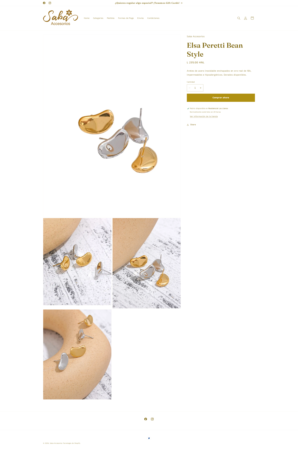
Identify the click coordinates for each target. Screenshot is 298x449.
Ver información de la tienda (204, 116)
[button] (239, 18)
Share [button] (193, 124)
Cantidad (191, 82)
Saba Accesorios (56, 443)
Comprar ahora (221, 97)
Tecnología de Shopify (71, 443)
